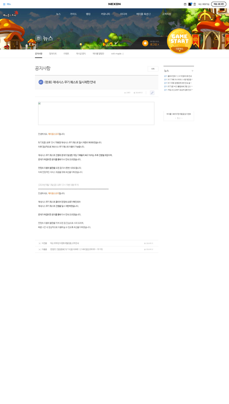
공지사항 (38, 53)
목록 (152, 69)
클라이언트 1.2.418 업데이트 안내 (178, 76)
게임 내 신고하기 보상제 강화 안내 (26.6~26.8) (182, 90)
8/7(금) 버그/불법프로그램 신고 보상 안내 (180, 87)
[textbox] (96, 166)
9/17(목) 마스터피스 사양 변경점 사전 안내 (181, 80)
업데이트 (52, 53)
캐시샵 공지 (81, 53)
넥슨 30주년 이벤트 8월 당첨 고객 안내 (64, 243)
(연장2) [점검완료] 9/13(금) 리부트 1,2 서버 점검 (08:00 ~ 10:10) (76, 249)
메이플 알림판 (98, 53)
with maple (116, 53)
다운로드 (180, 50)
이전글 (44, 243)
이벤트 (66, 53)
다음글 (44, 249)
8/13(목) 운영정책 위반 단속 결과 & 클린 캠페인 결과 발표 (186, 83)
